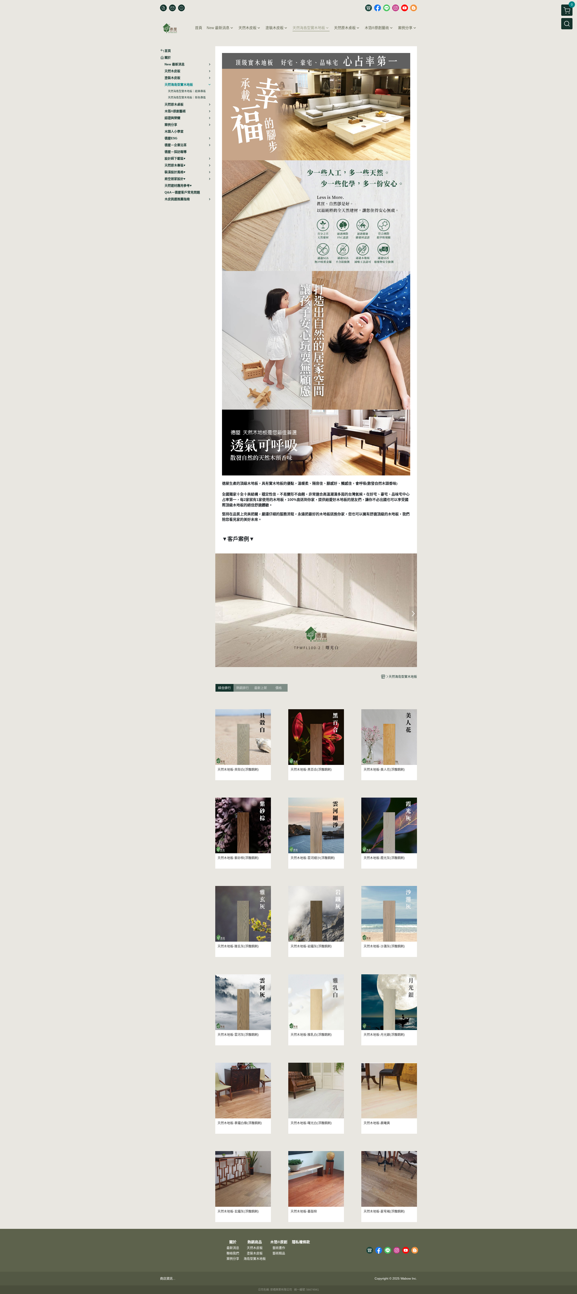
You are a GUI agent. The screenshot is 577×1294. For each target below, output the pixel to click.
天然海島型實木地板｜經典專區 (187, 91)
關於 (232, 1242)
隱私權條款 (301, 1242)
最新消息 (233, 1247)
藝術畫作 (278, 1247)
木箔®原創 (278, 1242)
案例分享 (233, 1258)
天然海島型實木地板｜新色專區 (187, 97)
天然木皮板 (255, 1247)
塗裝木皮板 (255, 1253)
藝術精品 (278, 1253)
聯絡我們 (233, 1253)
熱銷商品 (254, 1242)
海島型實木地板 (255, 1258)
